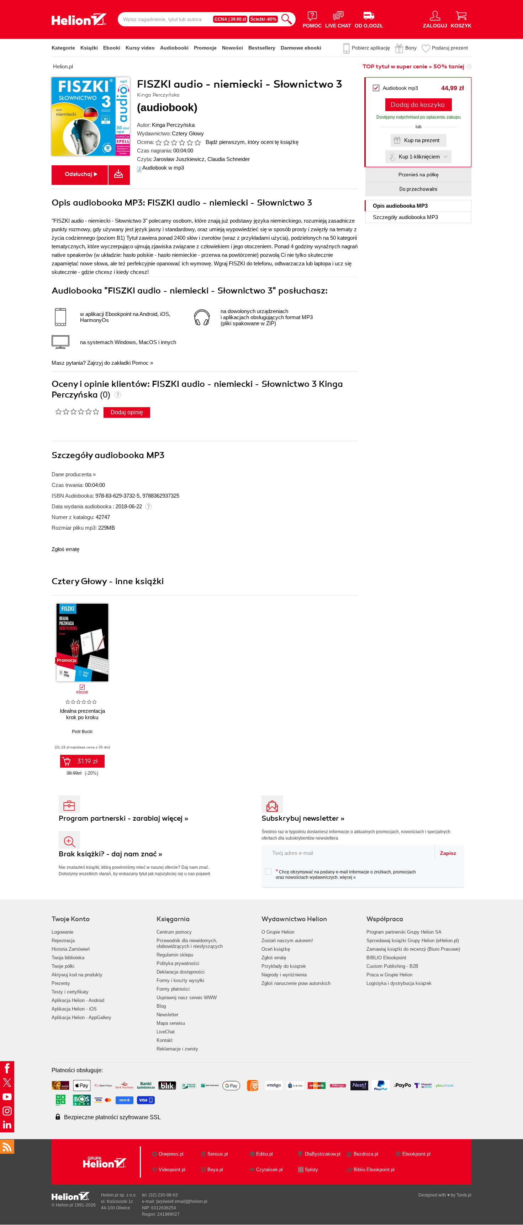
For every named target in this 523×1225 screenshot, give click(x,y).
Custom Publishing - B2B (392, 966)
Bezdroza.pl (366, 1154)
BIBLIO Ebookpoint (386, 957)
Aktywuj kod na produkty (77, 974)
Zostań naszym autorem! (287, 940)
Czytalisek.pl (269, 1169)
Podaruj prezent (450, 48)
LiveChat (166, 1031)
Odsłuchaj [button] (78, 174)
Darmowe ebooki (301, 48)
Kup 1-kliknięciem (419, 157)
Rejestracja (63, 940)
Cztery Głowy (188, 133)
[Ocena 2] (166, 142)
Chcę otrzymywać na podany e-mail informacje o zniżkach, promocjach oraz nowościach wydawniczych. (346, 874)
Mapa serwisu (171, 1023)
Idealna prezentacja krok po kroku (82, 714)
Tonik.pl (463, 1195)
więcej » (348, 877)
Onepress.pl (171, 1154)
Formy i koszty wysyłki (180, 980)
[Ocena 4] (182, 142)
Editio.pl (264, 1154)
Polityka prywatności (178, 963)
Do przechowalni (418, 189)
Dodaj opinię (127, 412)
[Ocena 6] (197, 142)
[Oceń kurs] (77, 411)
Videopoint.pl (172, 1169)
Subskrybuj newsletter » (303, 818)
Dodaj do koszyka (418, 105)
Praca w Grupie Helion (389, 974)
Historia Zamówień (71, 949)
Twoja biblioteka (68, 957)
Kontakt (165, 1040)
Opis (400, 206)
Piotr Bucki (82, 731)
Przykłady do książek (284, 966)
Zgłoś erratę (65, 549)
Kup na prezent (421, 140)
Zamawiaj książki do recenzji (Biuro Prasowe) (413, 949)
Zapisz (448, 853)
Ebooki (111, 48)
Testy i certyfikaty (70, 992)
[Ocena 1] (158, 142)
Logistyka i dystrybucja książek (399, 983)
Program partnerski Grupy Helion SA (404, 932)
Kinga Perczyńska (173, 125)
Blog (161, 1006)
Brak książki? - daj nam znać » (111, 854)
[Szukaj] (287, 19)
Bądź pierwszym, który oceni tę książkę (252, 142)
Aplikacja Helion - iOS (74, 1009)
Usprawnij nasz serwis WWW (187, 997)
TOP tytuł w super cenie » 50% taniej (413, 66)
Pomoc (140, 363)
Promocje (205, 48)
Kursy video (140, 48)
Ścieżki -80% (263, 19)
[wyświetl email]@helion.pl (181, 1201)
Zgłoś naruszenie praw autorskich (296, 983)
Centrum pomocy (174, 932)
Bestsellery (261, 48)
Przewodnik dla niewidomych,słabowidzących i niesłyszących (190, 943)
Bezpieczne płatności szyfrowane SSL (112, 1117)
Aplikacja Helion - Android (78, 1000)
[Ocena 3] (174, 142)
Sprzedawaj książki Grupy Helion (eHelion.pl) (412, 940)
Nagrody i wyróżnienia (284, 974)
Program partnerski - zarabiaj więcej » (124, 818)
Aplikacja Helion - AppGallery (81, 1017)
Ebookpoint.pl (416, 1154)
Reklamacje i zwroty (177, 1049)
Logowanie (62, 932)
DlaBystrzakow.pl (322, 1154)
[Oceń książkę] (178, 142)
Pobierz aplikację (371, 48)
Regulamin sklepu (175, 954)
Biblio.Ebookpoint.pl (374, 1169)
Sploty (311, 1169)
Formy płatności (173, 989)
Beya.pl (215, 1169)
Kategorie (63, 48)
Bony (411, 48)
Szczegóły (405, 217)
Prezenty (61, 983)
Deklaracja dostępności (181, 972)
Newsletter (167, 1014)
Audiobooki (174, 48)
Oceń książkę (276, 949)
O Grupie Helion (278, 932)
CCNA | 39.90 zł (230, 19)
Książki (89, 48)
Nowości (232, 48)
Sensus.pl (217, 1154)
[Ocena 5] (189, 142)
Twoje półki (63, 966)
